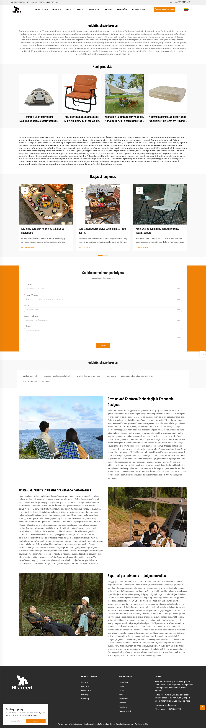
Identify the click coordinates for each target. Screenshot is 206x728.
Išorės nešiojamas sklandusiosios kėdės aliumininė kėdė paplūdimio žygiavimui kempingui (81, 119)
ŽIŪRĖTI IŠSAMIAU (38, 94)
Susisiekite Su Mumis (138, 9)
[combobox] (29, 299)
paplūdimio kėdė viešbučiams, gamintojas (137, 376)
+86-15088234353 (183, 2)
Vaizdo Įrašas (122, 9)
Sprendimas (108, 9)
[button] (100, 255)
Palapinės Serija (86, 690)
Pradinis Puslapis (41, 9)
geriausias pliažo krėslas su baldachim (58, 376)
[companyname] (16, 9)
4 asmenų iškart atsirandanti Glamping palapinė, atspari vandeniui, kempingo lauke (38, 119)
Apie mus (69, 9)
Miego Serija (84, 694)
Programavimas (94, 9)
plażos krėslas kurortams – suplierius (36, 382)
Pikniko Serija (85, 699)
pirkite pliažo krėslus (30, 376)
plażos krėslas (111, 376)
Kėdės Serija (85, 686)
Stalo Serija (84, 682)
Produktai (56, 9)
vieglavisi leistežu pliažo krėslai (88, 376)
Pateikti (103, 345)
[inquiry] (202, 354)
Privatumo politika (141, 724)
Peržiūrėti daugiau (27, 247)
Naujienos (80, 9)
